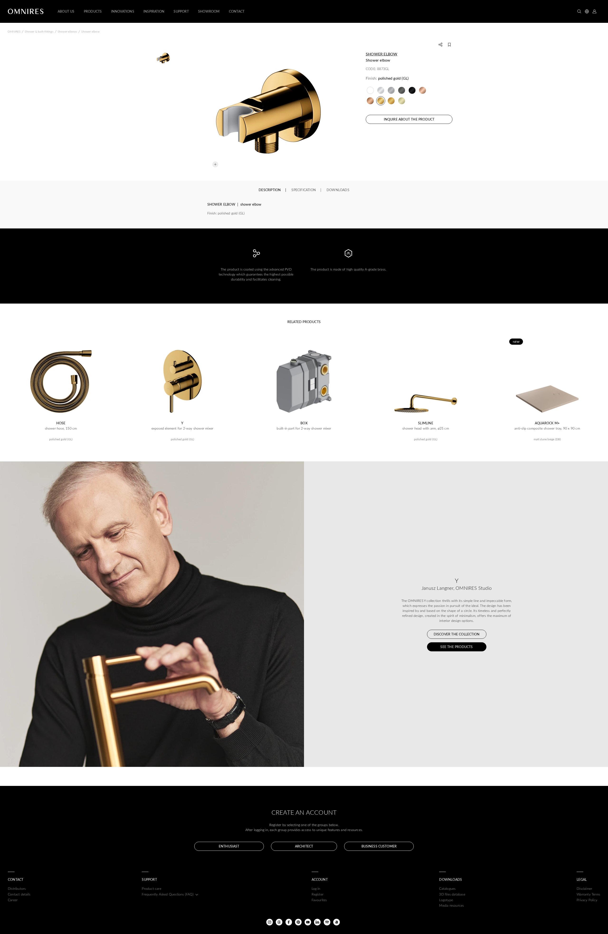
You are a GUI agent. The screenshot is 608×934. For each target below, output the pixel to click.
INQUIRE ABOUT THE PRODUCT (409, 119)
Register (318, 894)
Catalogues (447, 888)
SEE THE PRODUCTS (456, 646)
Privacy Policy (587, 900)
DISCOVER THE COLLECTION (457, 634)
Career (13, 900)
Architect (304, 846)
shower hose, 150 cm (61, 428)
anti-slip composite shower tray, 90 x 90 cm (547, 428)
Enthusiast (229, 846)
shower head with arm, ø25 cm (425, 428)
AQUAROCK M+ (547, 423)
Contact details (19, 894)
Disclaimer (584, 888)
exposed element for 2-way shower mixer (183, 428)
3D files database (452, 894)
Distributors (17, 888)
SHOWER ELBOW (381, 53)
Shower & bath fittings (39, 31)
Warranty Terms (588, 894)
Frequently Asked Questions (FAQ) (167, 894)
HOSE (61, 423)
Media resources (451, 905)
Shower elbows (67, 31)
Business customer (379, 846)
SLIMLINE (425, 423)
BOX (304, 423)
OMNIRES (14, 31)
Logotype (446, 900)
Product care (151, 888)
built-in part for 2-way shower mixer (304, 428)
